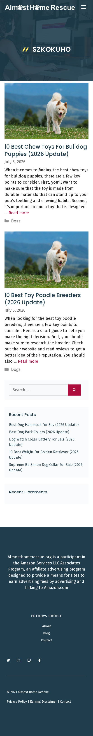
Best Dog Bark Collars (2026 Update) (39, 432)
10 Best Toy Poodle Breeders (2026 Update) (43, 298)
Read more (19, 212)
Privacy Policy (17, 702)
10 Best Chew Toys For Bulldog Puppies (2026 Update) (46, 150)
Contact (46, 640)
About (46, 626)
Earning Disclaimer (43, 702)
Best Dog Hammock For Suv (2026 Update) (44, 425)
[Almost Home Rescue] (40, 7)
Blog (46, 633)
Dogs (16, 221)
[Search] (74, 390)
